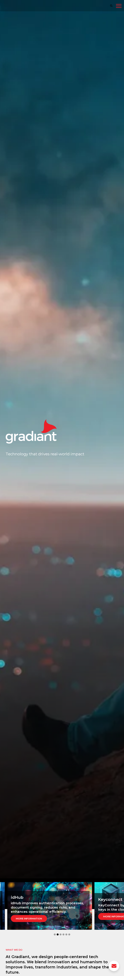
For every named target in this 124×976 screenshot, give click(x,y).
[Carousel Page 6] (69, 934)
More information (31, 916)
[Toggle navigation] (119, 6)
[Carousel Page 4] (63, 934)
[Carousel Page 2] (58, 934)
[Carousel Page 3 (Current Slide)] (61, 934)
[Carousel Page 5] (66, 934)
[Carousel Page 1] (55, 934)
